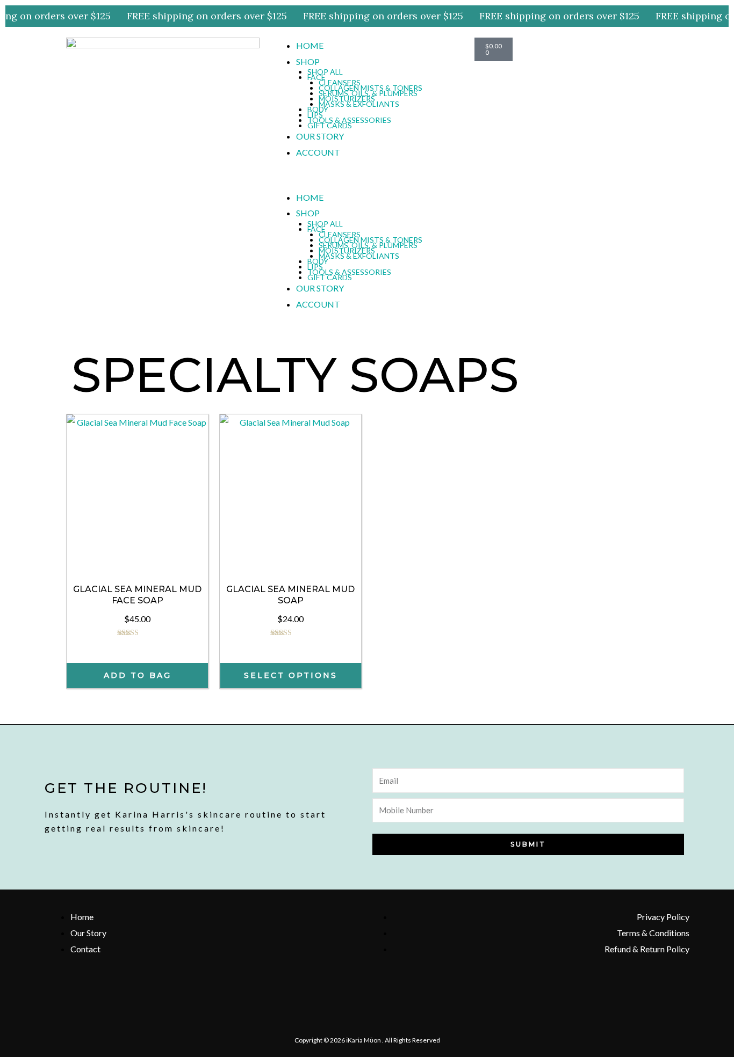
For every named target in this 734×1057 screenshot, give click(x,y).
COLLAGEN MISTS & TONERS (370, 87)
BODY (317, 109)
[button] (367, 181)
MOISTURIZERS (347, 98)
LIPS (315, 114)
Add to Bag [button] (137, 675)
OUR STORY (320, 136)
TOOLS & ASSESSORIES (349, 120)
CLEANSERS (340, 82)
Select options (290, 675)
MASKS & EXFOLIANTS (359, 103)
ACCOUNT (318, 152)
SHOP (308, 61)
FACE (316, 77)
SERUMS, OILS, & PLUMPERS (368, 93)
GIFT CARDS (329, 125)
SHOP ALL (325, 71)
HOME (309, 45)
